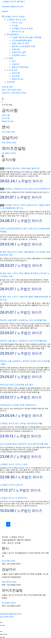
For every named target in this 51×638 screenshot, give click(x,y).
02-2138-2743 (8, 132)
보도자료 (16, 76)
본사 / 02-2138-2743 (11, 90)
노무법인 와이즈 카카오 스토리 (14, 464)
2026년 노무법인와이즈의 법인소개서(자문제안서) (27, 188)
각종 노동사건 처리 (20, 43)
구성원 (10, 58)
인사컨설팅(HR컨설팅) (22, 40)
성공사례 (11, 82)
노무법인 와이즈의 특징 (22, 28)
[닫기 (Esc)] (1, 634)
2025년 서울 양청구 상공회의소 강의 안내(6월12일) (23, 320)
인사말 (15, 25)
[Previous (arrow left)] (1, 637)
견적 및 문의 (7, 87)
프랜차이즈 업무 (19, 52)
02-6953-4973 (9, 153)
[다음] (4, 625)
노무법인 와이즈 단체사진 (11, 485)
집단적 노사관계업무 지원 (23, 46)
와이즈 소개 (17, 22)
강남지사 (16, 64)
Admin (5, 11)
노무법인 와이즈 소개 (16, 19)
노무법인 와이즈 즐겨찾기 (13, 1)
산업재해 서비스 (19, 55)
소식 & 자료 (12, 70)
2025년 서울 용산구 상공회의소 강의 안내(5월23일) (23, 340)
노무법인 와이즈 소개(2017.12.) (14, 498)
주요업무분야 (13, 34)
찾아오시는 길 (18, 31)
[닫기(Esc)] (1, 631)
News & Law (17, 79)
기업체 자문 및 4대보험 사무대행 (26, 37)
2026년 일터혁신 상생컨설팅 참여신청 (22, 168)
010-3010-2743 (9, 142)
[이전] (1, 625)
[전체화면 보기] (4, 634)
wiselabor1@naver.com (12, 6)
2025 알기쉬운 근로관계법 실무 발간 (16, 384)
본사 (14, 61)
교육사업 (16, 49)
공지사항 (16, 73)
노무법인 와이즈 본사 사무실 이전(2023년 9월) (21, 423)
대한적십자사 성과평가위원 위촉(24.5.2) (18, 405)
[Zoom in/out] (6, 634)
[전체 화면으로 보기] (1, 622)
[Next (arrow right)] (4, 637)
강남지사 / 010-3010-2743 (14, 92)
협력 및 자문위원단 (20, 67)
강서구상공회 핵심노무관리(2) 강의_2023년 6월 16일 (24, 444)
